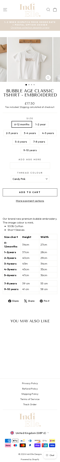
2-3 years (12, 133)
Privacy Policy (30, 383)
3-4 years (30, 133)
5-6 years (21, 141)
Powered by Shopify (30, 459)
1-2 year (40, 124)
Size (30, 118)
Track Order (30, 404)
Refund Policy (30, 388)
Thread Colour (30, 172)
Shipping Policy (29, 393)
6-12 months (21, 124)
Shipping (24, 107)
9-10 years (30, 150)
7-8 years (39, 141)
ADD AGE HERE (30, 159)
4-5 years (48, 133)
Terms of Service (30, 399)
